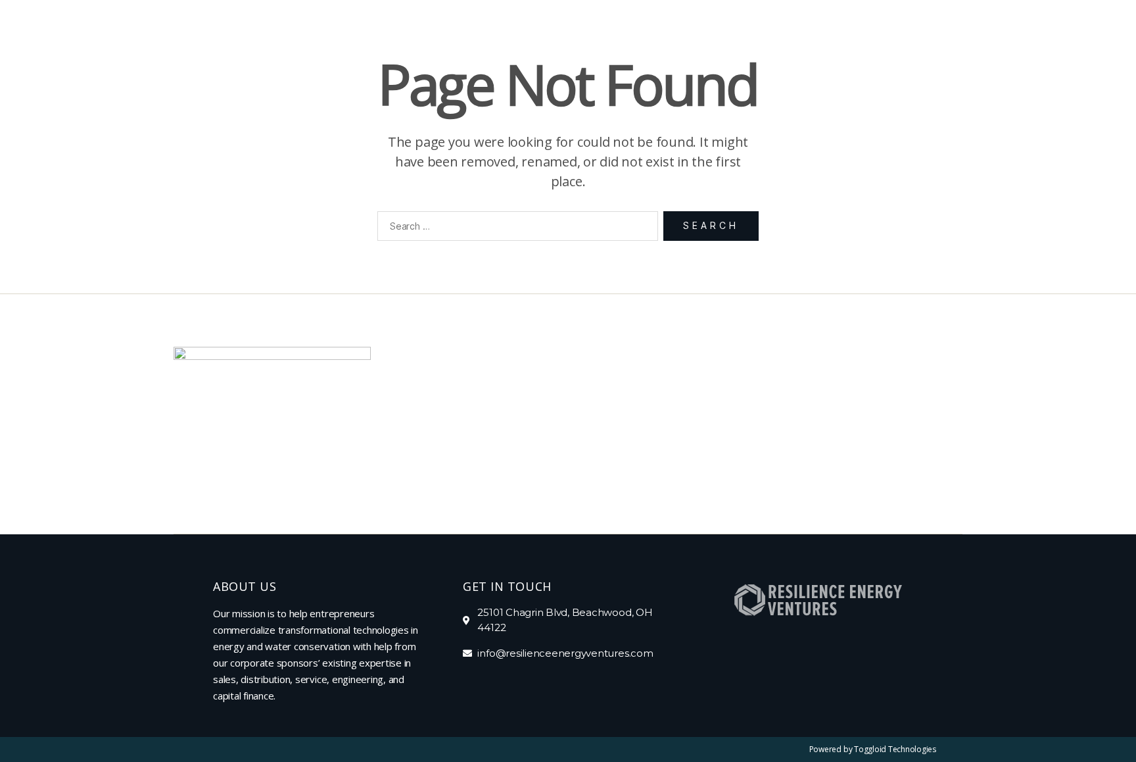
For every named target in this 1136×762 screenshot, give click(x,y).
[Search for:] (515, 228)
